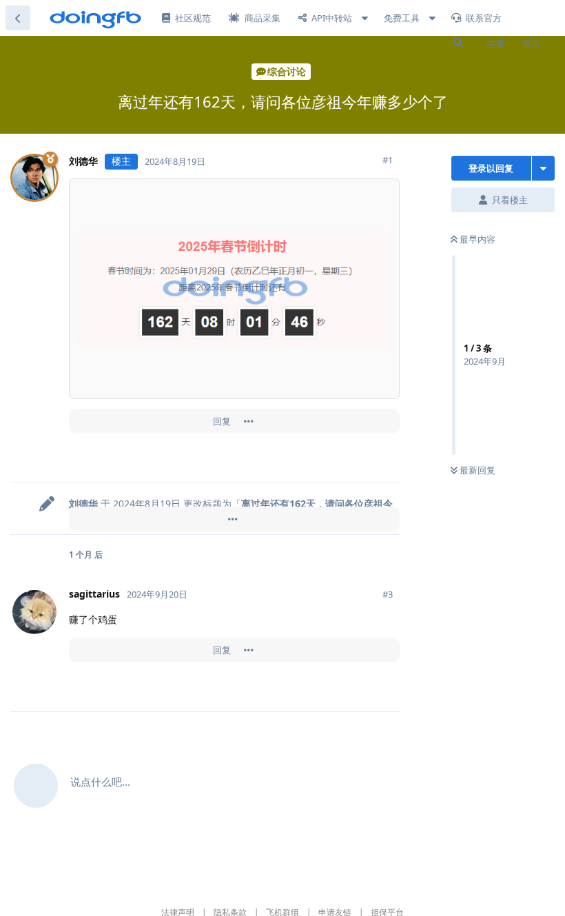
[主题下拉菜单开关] (543, 168)
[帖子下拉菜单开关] (248, 421)
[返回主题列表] (18, 18)
